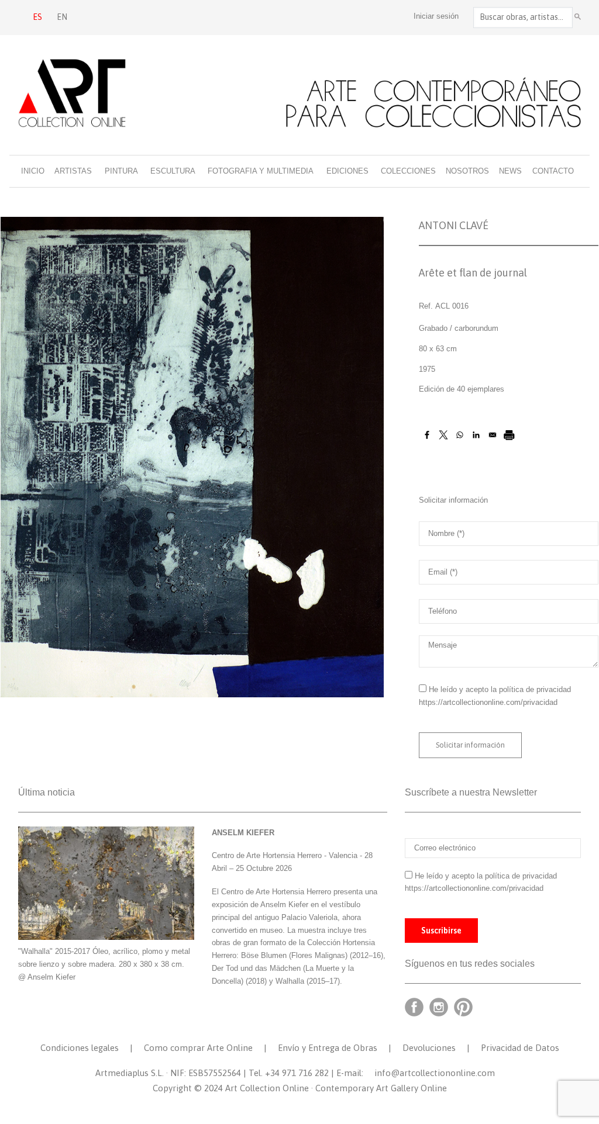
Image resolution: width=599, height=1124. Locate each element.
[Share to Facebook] (427, 435)
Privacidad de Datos (520, 1048)
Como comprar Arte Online (198, 1048)
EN (62, 17)
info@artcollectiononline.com (434, 1073)
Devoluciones (429, 1048)
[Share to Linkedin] (476, 435)
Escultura (172, 171)
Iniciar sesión (436, 16)
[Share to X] (443, 435)
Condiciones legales (79, 1048)
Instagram (438, 1007)
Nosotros (467, 171)
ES (37, 17)
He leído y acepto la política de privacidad (500, 689)
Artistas (73, 171)
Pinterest (463, 1007)
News (510, 171)
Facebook (414, 1007)
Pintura (121, 171)
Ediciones (347, 171)
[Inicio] (299, 93)
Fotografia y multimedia (261, 171)
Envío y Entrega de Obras (327, 1048)
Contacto (553, 171)
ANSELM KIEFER (243, 832)
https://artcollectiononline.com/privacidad (489, 702)
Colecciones (408, 171)
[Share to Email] (492, 435)
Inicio (32, 171)
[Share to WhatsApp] (460, 435)
